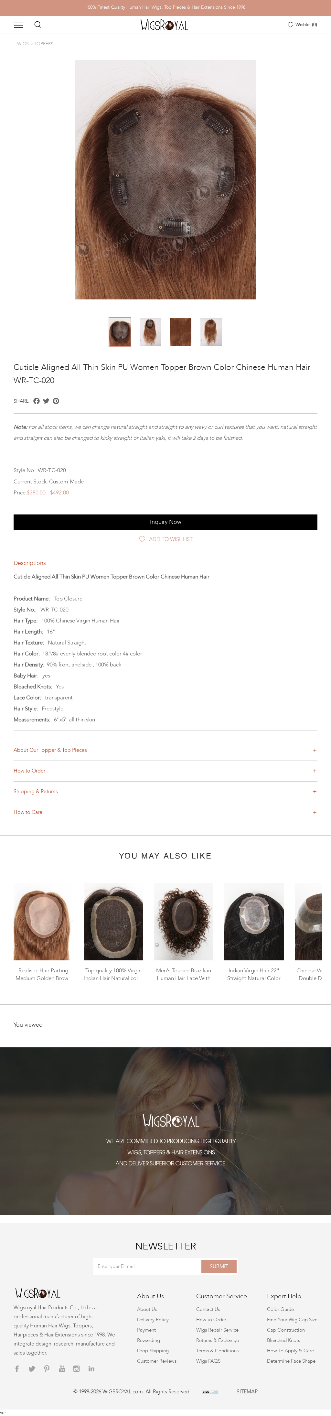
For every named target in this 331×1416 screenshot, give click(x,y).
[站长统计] (210, 1392)
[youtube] (61, 1369)
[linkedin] (91, 1369)
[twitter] (32, 1369)
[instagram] (76, 1369)
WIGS (23, 44)
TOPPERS (43, 44)
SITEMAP (247, 1392)
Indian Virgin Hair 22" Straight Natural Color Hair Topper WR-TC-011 (254, 978)
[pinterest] (46, 1369)
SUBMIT (219, 1266)
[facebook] (17, 1369)
